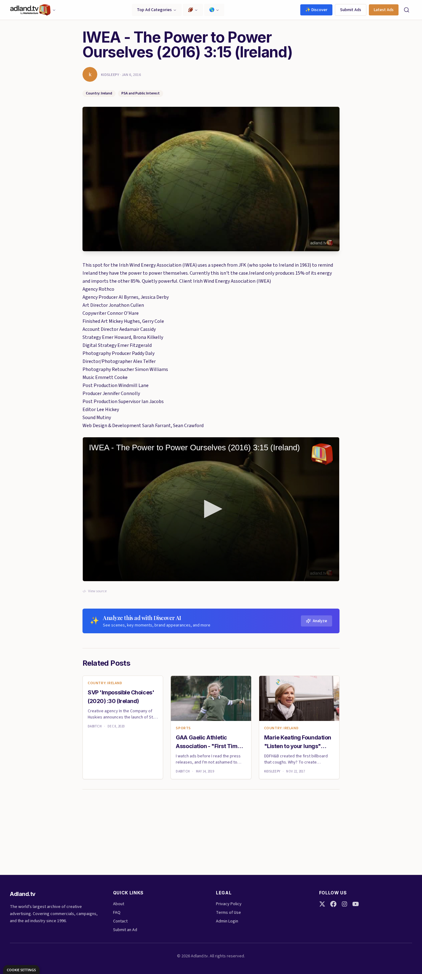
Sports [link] (183, 728)
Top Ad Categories (154, 10)
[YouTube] (355, 904)
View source (97, 591)
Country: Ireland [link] (105, 683)
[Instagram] (344, 904)
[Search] (406, 9)
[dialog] (21, 969)
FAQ (116, 912)
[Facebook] (333, 904)
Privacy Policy (229, 904)
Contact (120, 921)
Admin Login (227, 921)
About (118, 904)
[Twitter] (322, 904)
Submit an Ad (125, 930)
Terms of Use (228, 912)
